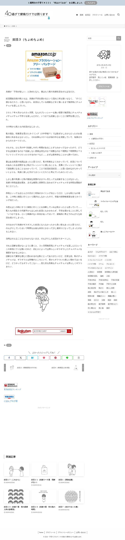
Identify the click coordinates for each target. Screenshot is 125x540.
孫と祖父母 (92, 288)
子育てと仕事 (111, 284)
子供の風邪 (92, 284)
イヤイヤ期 (103, 256)
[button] (9, 358)
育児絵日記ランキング (12, 389)
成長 (89, 292)
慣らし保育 (110, 288)
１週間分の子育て (97, 139)
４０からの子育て (94, 312)
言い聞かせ (92, 308)
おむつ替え (114, 252)
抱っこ (113, 292)
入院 (108, 276)
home (41, 532)
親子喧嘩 (102, 304)
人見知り (91, 272)
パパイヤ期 (92, 264)
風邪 (108, 308)
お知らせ (92, 158)
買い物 (101, 308)
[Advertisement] (44, 426)
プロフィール (104, 86)
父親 (103, 300)
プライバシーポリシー (66, 532)
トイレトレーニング (95, 260)
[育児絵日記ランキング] (10, 386)
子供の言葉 (115, 280)
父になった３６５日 (98, 148)
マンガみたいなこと (95, 268)
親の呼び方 (92, 304)
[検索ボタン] (118, 15)
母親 (89, 300)
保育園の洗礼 (92, 276)
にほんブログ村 (11, 401)
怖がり (101, 288)
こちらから (90, 3)
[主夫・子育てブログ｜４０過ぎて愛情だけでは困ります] (28, 15)
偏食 (102, 276)
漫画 (91, 134)
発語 (109, 300)
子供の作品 (92, 280)
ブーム (101, 264)
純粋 (115, 300)
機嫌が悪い (112, 296)
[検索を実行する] (118, 38)
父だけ (96, 300)
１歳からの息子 (96, 153)
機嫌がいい (101, 296)
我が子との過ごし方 (101, 292)
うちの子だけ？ (101, 252)
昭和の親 (91, 296)
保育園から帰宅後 (111, 272)
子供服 (101, 284)
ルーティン (109, 268)
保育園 (99, 272)
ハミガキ (108, 260)
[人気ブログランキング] (92, 115)
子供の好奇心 (103, 280)
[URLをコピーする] (78, 358)
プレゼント (110, 264)
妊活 (8, 45)
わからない (92, 256)
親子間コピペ (113, 304)
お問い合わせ (81, 532)
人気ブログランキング (95, 118)
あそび (90, 252)
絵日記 (92, 144)
